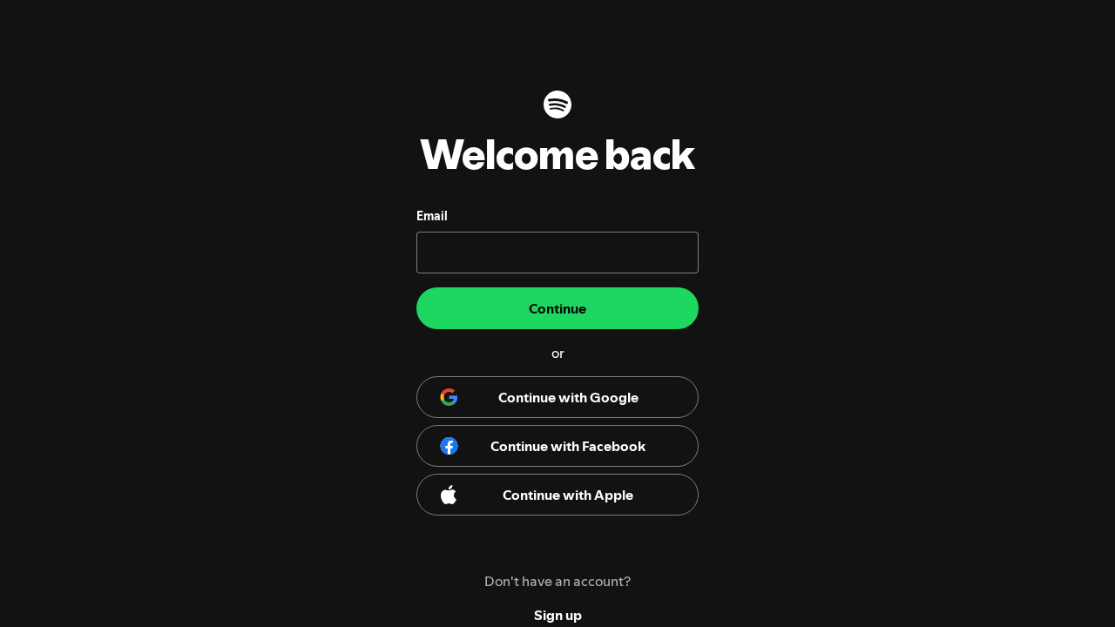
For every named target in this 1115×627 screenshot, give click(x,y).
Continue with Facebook (567, 445)
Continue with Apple (568, 494)
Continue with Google (568, 397)
